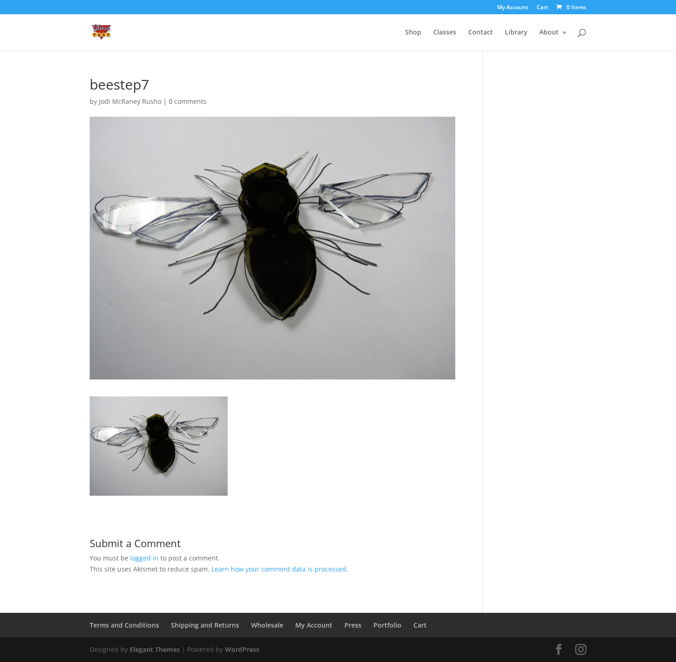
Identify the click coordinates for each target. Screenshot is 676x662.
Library (516, 32)
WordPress (242, 649)
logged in (144, 558)
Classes (444, 32)
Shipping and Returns (205, 625)
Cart (542, 8)
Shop (413, 32)
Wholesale (267, 625)
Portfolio (387, 625)
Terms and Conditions (124, 625)
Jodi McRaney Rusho (130, 101)
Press (352, 625)
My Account (512, 8)
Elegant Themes (155, 649)
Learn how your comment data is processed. (280, 569)
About (549, 32)
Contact (480, 32)
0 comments (187, 101)
